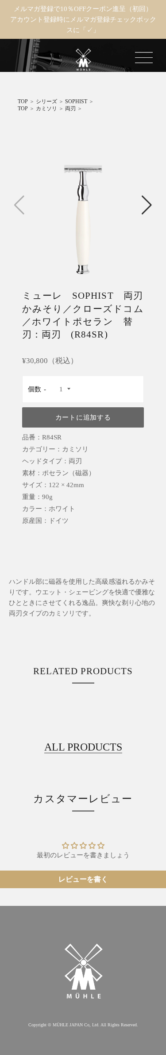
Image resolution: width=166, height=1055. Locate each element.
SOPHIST (76, 101)
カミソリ (46, 108)
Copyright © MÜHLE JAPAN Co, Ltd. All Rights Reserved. (83, 1024)
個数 (34, 389)
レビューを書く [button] (83, 879)
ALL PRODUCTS (83, 747)
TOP (23, 101)
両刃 (70, 108)
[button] (147, 205)
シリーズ (46, 101)
